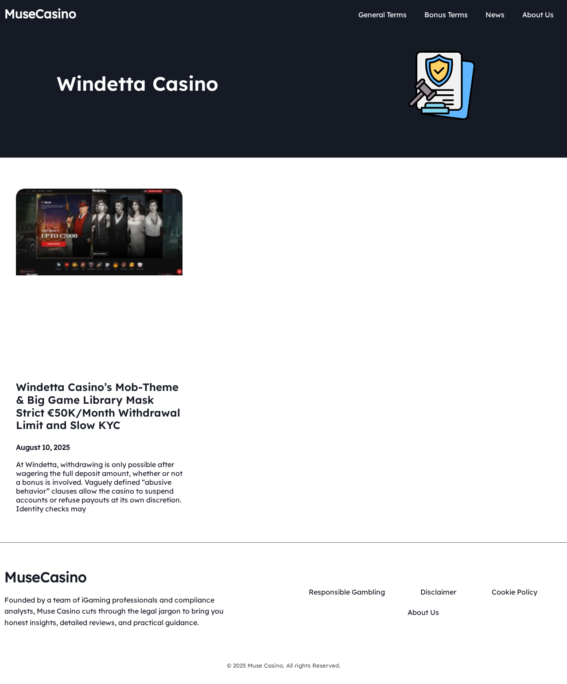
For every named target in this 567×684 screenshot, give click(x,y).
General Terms (382, 14)
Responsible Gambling (347, 591)
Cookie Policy (514, 591)
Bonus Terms (446, 14)
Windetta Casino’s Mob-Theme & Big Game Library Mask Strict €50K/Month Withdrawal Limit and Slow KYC (98, 406)
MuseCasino (40, 13)
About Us (538, 14)
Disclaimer (438, 591)
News (495, 14)
